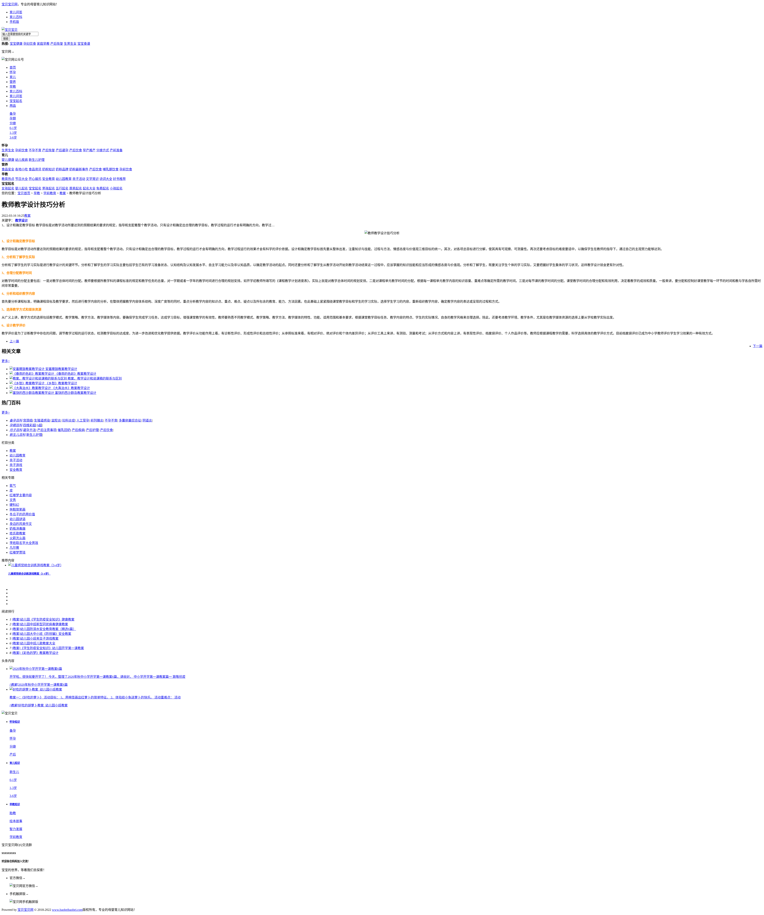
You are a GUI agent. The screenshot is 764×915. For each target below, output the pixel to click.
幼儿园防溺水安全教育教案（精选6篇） (48, 629)
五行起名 (62, 188)
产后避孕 (62, 150)
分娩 (13, 123)
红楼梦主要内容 (21, 495)
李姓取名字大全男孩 (24, 543)
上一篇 (14, 341)
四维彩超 (29, 425)
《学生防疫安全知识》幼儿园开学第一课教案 (52, 648)
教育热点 (8, 179)
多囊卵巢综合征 (130, 420)
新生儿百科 (17, 434)
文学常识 (92, 179)
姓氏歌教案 (17, 533)
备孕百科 (16, 420)
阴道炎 (147, 420)
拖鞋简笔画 (17, 509)
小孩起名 (116, 188)
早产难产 (89, 150)
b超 (39, 425)
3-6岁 (13, 137)
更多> (6, 361)
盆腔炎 (56, 420)
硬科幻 (14, 504)
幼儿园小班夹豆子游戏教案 (39, 638)
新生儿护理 (37, 159)
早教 (37, 193)
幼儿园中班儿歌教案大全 (37, 643)
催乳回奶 (64, 430)
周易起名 (75, 188)
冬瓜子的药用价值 (22, 514)
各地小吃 (21, 169)
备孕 (13, 113)
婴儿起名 (21, 188)
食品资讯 (35, 169)
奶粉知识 (48, 169)
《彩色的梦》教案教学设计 (39, 653)
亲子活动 (78, 179)
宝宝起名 (16, 101)
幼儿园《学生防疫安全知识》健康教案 (47, 619)
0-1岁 (13, 128)
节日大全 (21, 179)
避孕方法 (29, 430)
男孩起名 (48, 188)
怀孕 (13, 72)
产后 (13, 754)
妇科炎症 (68, 420)
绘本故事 (16, 821)
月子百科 (16, 430)
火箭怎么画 (17, 538)
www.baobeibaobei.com (67, 909)
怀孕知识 (15, 721)
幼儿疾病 (21, 159)
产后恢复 (56, 43)
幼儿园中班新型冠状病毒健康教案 (44, 624)
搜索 (5, 38)
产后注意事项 (46, 430)
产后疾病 (78, 430)
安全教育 (48, 179)
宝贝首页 (24, 193)
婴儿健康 (8, 159)
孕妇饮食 (29, 43)
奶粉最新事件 (78, 169)
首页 (13, 67)
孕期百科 (16, 425)
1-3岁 (13, 132)
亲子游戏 (16, 465)
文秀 (13, 500)
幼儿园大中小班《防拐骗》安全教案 (45, 633)
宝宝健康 (16, 43)
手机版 (14, 21)
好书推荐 (119, 179)
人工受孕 (82, 420)
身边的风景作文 (21, 523)
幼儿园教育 (64, 179)
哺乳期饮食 (111, 169)
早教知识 (15, 804)
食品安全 (8, 169)
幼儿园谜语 (17, 519)
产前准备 (116, 150)
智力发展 (16, 829)
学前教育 (49, 193)
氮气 (13, 485)
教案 (62, 193)
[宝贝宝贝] (10, 29)
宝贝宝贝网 (10, 4)
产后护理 (92, 430)
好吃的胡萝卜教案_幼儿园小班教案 (43, 705)
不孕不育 (35, 150)
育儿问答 (16, 12)
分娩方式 (102, 150)
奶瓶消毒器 (17, 528)
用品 (13, 105)
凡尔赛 (14, 547)
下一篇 (757, 346)
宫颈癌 (28, 420)
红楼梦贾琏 (17, 552)
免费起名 (102, 188)
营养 (13, 82)
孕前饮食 (21, 150)
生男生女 (70, 43)
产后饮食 (75, 150)
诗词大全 (105, 179)
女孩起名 (8, 188)
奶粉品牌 (62, 169)
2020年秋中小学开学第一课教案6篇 (43, 684)
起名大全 (89, 188)
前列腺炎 (97, 420)
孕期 (13, 118)
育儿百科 (16, 17)
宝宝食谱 (83, 43)
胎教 (13, 813)
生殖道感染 (42, 420)
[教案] (16, 619)
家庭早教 (43, 43)
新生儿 (14, 772)
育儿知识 (15, 763)
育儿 (13, 77)
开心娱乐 (35, 179)
